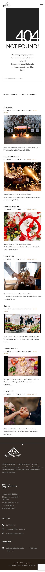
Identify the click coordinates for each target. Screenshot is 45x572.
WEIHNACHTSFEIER (11, 206)
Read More (32, 159)
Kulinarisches (24, 110)
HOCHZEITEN (9, 391)
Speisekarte (8, 108)
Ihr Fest (22, 159)
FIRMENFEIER (9, 256)
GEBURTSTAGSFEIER (11, 157)
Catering (7, 306)
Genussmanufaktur (11, 349)
